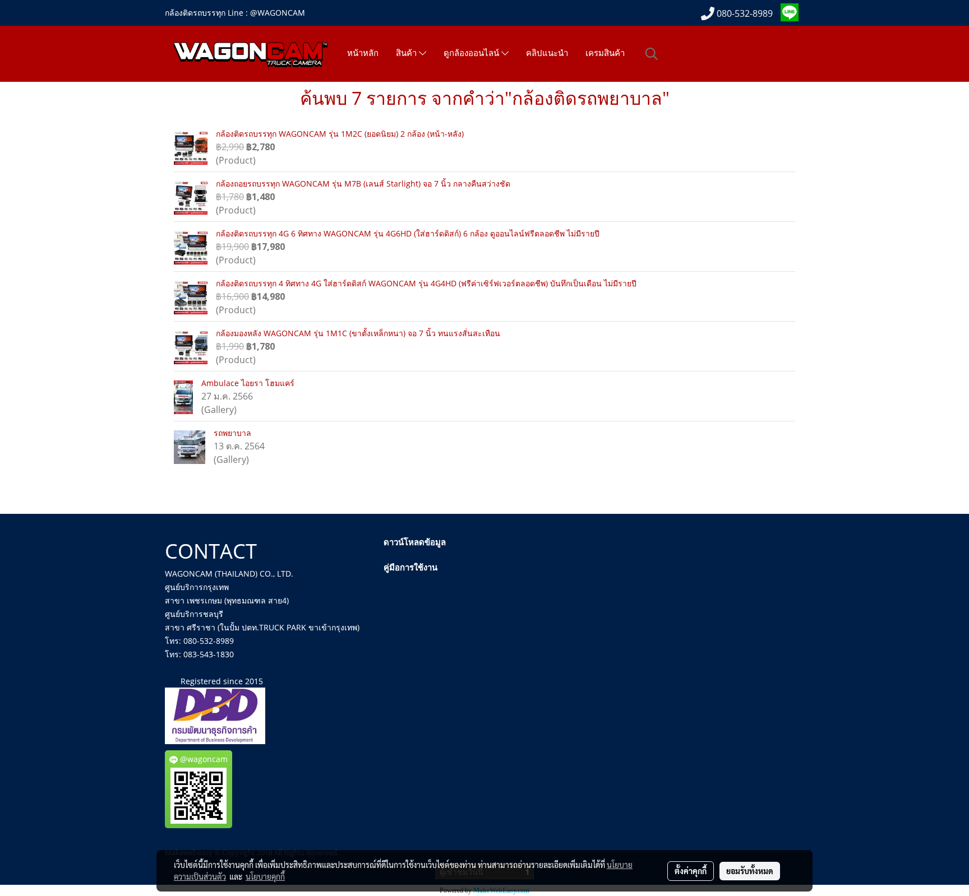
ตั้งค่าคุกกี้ (691, 871)
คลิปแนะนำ (547, 53)
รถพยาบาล (232, 433)
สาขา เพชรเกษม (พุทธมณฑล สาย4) (227, 600)
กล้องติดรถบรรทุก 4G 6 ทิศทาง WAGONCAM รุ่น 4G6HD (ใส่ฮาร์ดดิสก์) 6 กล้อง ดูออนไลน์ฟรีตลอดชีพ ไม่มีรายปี (407, 233)
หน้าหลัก (363, 53)
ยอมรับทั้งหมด (749, 871)
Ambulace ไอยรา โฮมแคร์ (247, 383)
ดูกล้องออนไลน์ (472, 54)
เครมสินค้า (605, 53)
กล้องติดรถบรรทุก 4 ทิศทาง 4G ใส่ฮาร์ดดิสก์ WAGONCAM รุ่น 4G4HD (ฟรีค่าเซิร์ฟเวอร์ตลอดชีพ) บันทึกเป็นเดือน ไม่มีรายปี (426, 283)
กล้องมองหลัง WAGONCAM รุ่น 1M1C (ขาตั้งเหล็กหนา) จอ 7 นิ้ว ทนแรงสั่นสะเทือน (358, 333)
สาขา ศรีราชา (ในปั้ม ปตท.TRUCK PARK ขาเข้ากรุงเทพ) (262, 627)
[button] (651, 53)
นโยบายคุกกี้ (265, 876)
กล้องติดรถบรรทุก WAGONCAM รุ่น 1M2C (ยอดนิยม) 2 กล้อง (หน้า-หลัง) (340, 133)
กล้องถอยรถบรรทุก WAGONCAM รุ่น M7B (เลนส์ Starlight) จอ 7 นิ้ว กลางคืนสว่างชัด (363, 183)
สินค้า (407, 54)
